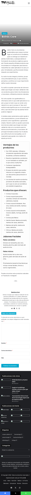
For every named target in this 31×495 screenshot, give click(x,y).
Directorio (25, 483)
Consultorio (13, 483)
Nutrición (14, 480)
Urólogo (14, 440)
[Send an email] (20, 40)
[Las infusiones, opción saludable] (25, 417)
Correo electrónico (7, 350)
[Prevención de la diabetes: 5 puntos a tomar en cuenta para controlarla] (5, 423)
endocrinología (6, 437)
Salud (8, 480)
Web (2, 358)
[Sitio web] (12, 308)
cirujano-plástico (7, 434)
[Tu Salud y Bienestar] (8, 3)
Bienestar (6, 483)
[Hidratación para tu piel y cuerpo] (15, 417)
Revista (19, 483)
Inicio (4, 480)
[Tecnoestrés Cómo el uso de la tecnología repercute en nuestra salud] (6, 398)
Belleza (4, 33)
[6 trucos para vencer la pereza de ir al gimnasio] (25, 423)
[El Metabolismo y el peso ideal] (6, 382)
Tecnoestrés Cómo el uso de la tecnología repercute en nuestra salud (20, 397)
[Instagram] (19, 308)
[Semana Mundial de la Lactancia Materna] (15, 423)
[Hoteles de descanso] (25, 411)
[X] (17, 308)
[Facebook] (14, 308)
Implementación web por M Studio (15, 478)
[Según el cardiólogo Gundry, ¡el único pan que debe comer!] (6, 390)
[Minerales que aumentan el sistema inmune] (5, 417)
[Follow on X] (19, 40)
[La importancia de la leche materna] (5, 411)
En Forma (25, 480)
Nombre (4, 343)
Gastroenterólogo (18, 437)
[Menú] (29, 4)
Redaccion (15, 40)
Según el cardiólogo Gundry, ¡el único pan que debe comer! (20, 389)
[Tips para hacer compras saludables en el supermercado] (15, 411)
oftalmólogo (5, 440)
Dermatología (18, 434)
